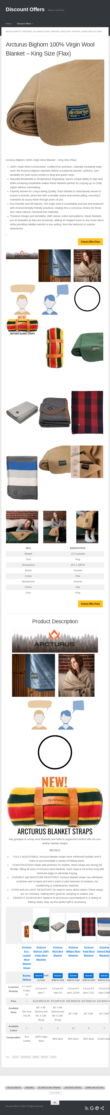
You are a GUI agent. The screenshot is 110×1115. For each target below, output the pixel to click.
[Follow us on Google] (92, 1108)
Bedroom (44, 1057)
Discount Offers (25, 9)
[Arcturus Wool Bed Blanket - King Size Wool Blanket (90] (58, 940)
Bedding (27, 31)
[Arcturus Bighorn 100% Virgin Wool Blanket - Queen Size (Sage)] (41, 940)
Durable (53, 1057)
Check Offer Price (90, 241)
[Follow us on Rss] (87, 1108)
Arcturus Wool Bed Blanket (57, 951)
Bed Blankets (13, 31)
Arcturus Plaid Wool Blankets (89, 951)
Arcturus (15, 1057)
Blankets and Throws (46, 31)
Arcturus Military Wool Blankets (73, 951)
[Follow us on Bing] (97, 1108)
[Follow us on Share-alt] (102, 1108)
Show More (55, 1093)
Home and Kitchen (92, 31)
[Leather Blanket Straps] (27, 940)
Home (8, 23)
